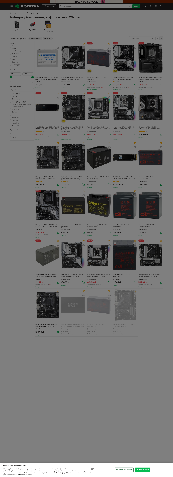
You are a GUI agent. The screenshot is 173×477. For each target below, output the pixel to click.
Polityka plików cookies (25, 474)
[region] (86, 470)
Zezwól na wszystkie (142, 469)
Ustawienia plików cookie (124, 469)
